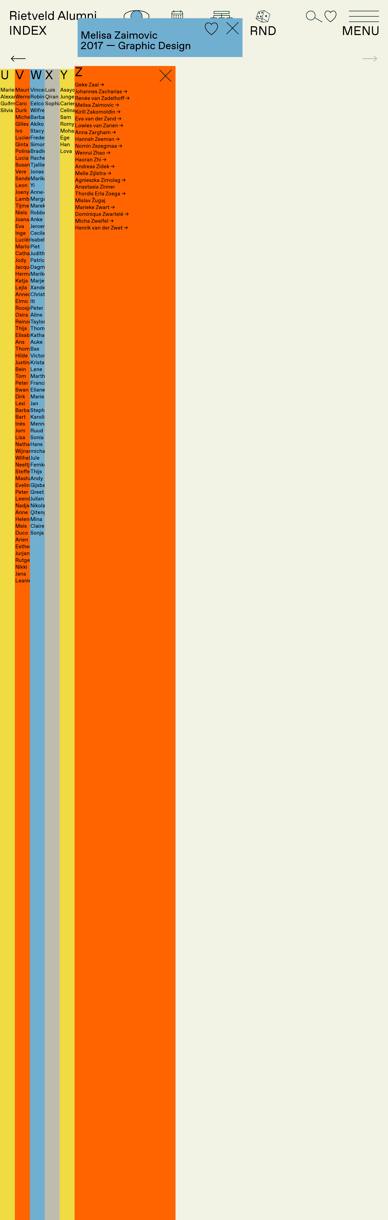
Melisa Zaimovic (97, 105)
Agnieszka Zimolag (100, 180)
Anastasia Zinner (95, 187)
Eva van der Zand (98, 118)
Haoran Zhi (90, 159)
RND (263, 30)
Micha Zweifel (94, 221)
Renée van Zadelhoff (102, 98)
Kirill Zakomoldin (97, 112)
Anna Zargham (95, 132)
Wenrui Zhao (92, 153)
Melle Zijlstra (93, 173)
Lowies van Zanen (99, 125)
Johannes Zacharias (101, 91)
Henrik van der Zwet (101, 228)
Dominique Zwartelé (102, 214)
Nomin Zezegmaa (98, 146)
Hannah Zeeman (97, 139)
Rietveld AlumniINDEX (53, 24)
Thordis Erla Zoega (100, 193)
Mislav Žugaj (90, 200)
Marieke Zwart (95, 207)
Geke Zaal (89, 84)
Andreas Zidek (95, 166)
